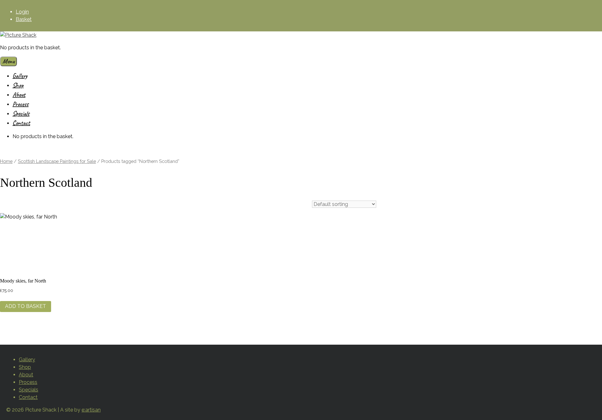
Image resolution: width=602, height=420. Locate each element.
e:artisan (91, 410)
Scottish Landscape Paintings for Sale (57, 161)
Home (6, 161)
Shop (18, 85)
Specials (21, 113)
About (19, 95)
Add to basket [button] (25, 306)
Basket (24, 19)
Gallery (20, 76)
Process (21, 104)
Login (22, 12)
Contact (21, 123)
